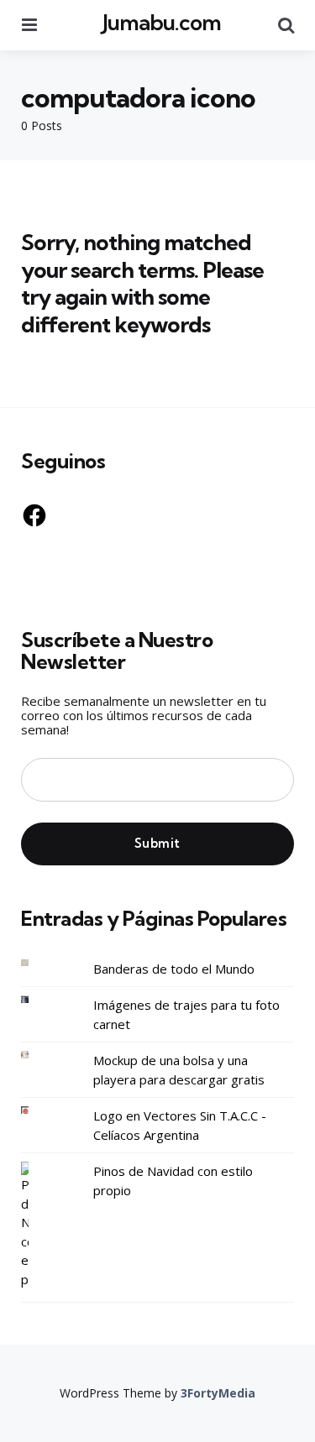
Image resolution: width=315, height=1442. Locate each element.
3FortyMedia (218, 1393)
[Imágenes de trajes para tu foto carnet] (38, 999)
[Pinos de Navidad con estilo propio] (38, 1225)
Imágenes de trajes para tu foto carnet (186, 1014)
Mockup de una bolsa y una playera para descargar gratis (179, 1070)
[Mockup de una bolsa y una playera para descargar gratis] (38, 1054)
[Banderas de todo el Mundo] (38, 963)
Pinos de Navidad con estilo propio (173, 1180)
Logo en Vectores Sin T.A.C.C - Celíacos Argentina (179, 1125)
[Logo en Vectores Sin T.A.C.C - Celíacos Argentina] (38, 1110)
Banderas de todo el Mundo (174, 968)
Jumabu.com (161, 22)
